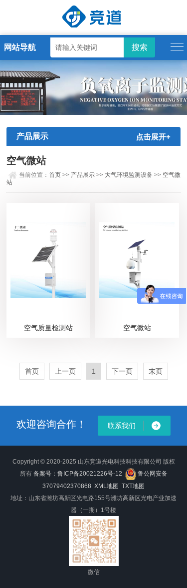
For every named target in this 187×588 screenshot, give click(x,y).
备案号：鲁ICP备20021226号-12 (77, 473)
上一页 (65, 371)
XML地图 (106, 486)
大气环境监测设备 (129, 174)
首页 (55, 174)
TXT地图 (133, 486)
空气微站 (137, 328)
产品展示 (83, 174)
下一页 (122, 371)
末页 (156, 371)
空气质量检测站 (48, 328)
